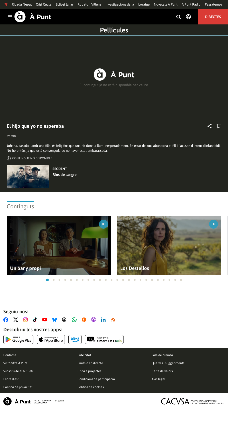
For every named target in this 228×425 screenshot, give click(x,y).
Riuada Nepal (22, 4)
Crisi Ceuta (43, 4)
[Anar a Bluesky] (55, 319)
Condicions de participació (96, 379)
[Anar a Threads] (65, 319)
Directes (213, 17)
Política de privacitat (18, 387)
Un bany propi (25, 268)
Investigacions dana (120, 4)
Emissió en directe (90, 363)
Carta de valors (162, 371)
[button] (47, 280)
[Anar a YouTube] (45, 319)
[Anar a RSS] (114, 319)
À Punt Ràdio (191, 4)
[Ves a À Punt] (32, 16)
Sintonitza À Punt (15, 363)
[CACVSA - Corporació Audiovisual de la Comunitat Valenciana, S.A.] (193, 401)
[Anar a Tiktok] (36, 319)
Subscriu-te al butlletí (18, 371)
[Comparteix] (210, 126)
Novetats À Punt (165, 4)
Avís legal (158, 379)
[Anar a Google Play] (18, 339)
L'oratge (144, 4)
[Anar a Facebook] (6, 319)
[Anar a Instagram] (26, 319)
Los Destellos (134, 268)
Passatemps (213, 4)
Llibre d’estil (11, 379)
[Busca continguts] (178, 17)
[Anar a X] (16, 319)
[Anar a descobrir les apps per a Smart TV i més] (104, 339)
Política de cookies (90, 387)
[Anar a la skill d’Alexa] (75, 339)
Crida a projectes (89, 371)
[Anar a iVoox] (85, 319)
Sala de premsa (162, 355)
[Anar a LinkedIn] (104, 319)
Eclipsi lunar (64, 4)
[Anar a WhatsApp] (75, 319)
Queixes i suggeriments (168, 363)
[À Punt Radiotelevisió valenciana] (27, 401)
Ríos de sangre (65, 174)
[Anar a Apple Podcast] (94, 319)
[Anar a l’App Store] (51, 339)
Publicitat (84, 355)
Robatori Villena (89, 4)
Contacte (9, 355)
